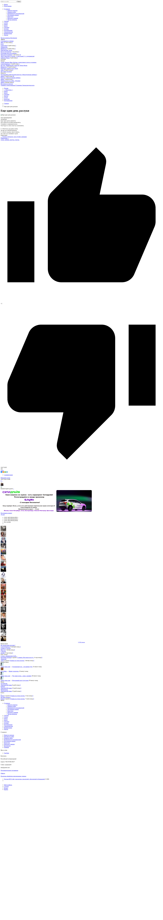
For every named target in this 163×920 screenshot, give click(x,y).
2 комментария (8, 475)
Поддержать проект (6, 513)
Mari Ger (3, 650)
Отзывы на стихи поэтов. (17, 660)
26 (13, 76)
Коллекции (14, 38)
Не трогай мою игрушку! (8, 645)
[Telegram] (7, 472)
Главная (6, 103)
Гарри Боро (4, 45)
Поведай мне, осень (6, 50)
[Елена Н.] (3, 588)
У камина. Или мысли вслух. (25, 657)
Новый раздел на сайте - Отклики (10, 80)
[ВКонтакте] (1, 472)
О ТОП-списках (81, 642)
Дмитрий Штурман (6, 685)
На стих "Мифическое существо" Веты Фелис (14, 65)
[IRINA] (3, 611)
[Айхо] (3, 594)
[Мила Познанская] (3, 583)
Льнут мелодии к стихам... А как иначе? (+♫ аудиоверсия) (17, 56)
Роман (2, 695)
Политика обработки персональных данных (13, 776)
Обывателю (4, 47)
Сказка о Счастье (6, 648)
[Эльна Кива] (3, 559)
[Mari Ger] (3, 554)
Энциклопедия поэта (28, 85)
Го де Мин (4, 671)
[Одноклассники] (3, 472)
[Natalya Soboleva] (3, 530)
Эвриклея (3, 659)
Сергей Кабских (5, 64)
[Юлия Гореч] (3, 640)
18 (20, 54)
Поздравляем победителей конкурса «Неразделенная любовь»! (19, 74)
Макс (2, 42)
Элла (2, 470)
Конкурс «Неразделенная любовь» (11, 77)
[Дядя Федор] (3, 623)
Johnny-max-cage (5, 666)
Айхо (2, 70)
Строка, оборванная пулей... (9, 656)
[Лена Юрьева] (3, 577)
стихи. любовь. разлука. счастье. (10, 140)
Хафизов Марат (5, 58)
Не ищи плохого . (6, 697)
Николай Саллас (5, 477)
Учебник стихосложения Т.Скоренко (11, 85)
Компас (3, 686)
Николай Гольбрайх (6, 54)
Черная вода (4, 689)
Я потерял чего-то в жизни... (9, 53)
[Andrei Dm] (3, 571)
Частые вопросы (6, 38)
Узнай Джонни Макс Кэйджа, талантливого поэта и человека (18, 62)
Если (2, 44)
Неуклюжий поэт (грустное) (20, 680)
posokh (3, 653)
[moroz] (3, 617)
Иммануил (4, 48)
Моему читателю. (14, 671)
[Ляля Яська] (3, 542)
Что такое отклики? (6, 71)
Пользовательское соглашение (9, 770)
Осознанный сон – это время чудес (22, 666)
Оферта (3, 773)
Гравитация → (5, 138)
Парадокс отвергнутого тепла (9, 68)
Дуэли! (3, 514)
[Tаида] (3, 548)
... (1, 694)
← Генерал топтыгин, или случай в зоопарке (14, 136)
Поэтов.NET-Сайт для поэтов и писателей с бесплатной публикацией (24, 779)
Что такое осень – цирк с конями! (21, 676)
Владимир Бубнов (6, 657)
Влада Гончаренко (6, 51)
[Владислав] (3, 629)
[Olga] (3, 606)
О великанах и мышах (7, 41)
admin (2, 76)
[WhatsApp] (5, 472)
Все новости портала (7, 84)
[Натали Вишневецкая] (3, 600)
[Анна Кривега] (3, 565)
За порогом (4, 683)
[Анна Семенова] (3, 536)
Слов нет (3, 651)
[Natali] (3, 635)
